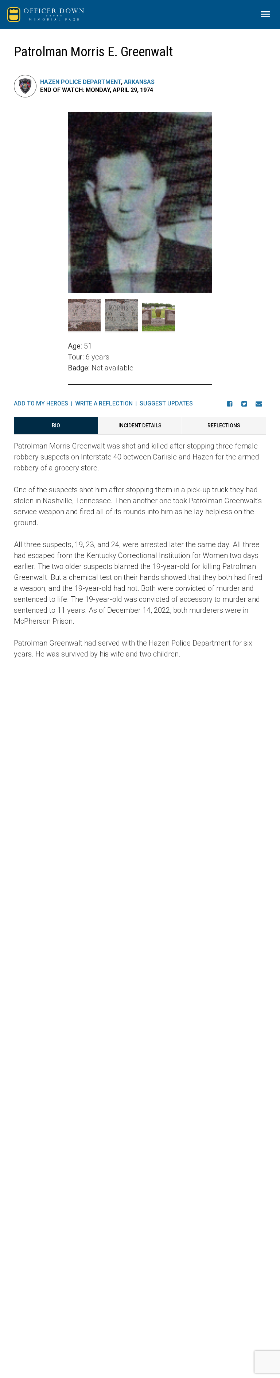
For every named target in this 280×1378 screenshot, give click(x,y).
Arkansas (139, 81)
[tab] (56, 425)
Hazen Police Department (80, 81)
